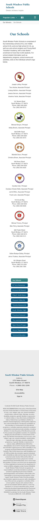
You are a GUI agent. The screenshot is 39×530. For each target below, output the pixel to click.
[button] (10, 18)
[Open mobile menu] (35, 18)
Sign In (19, 396)
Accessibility (19, 393)
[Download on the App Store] (19, 510)
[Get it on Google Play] (19, 504)
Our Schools (7, 22)
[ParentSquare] (19, 499)
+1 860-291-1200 (23, 385)
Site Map (19, 390)
